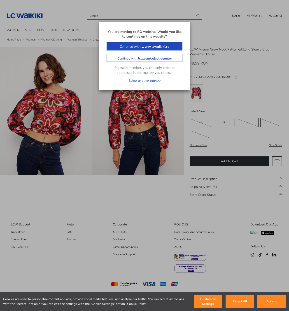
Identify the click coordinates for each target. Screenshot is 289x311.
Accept (271, 301)
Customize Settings (208, 301)
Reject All (240, 301)
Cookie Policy (136, 304)
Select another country (145, 81)
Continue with (145, 46)
